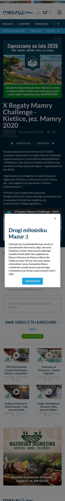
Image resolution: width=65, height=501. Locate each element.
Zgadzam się (32, 281)
